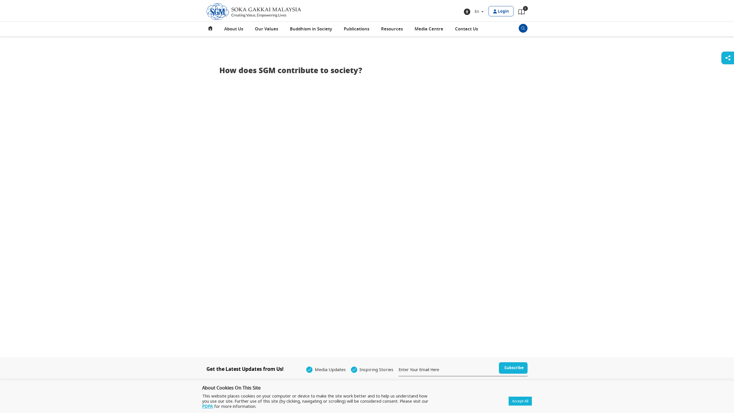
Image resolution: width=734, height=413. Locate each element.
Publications (356, 29)
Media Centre (429, 29)
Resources (392, 29)
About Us (233, 29)
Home (210, 29)
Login (503, 11)
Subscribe (514, 368)
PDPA (207, 406)
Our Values (266, 29)
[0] (521, 13)
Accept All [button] (520, 401)
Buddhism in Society (311, 29)
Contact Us (466, 29)
